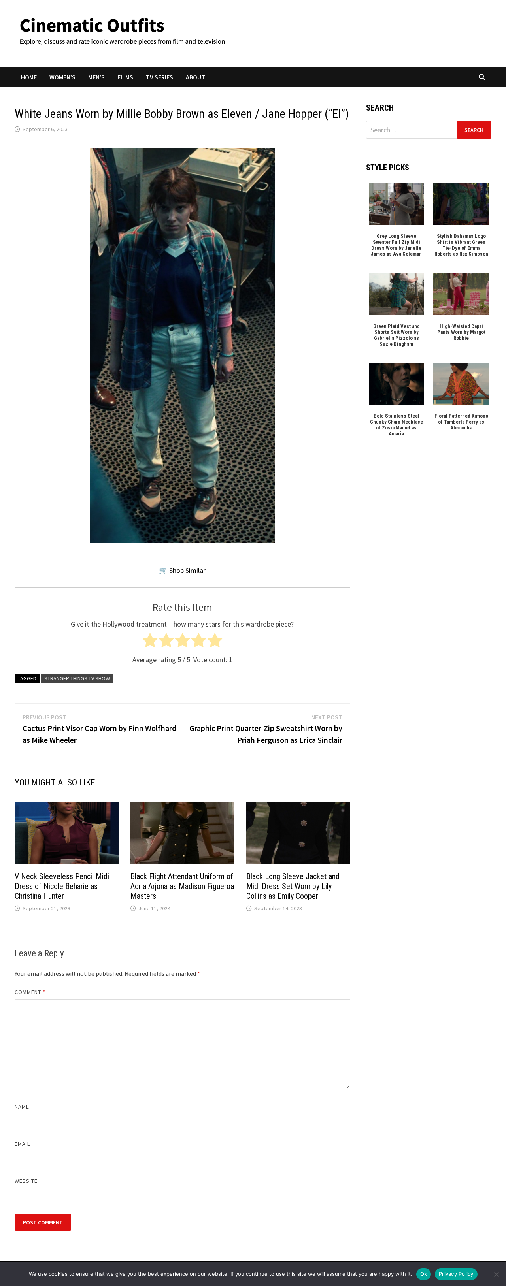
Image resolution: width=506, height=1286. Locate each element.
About (195, 77)
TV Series (159, 77)
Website (26, 1180)
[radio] (150, 642)
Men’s (96, 77)
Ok (423, 1274)
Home (29, 77)
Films (125, 77)
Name (22, 1106)
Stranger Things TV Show (77, 678)
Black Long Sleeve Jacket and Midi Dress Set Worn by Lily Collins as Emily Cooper (293, 886)
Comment (30, 992)
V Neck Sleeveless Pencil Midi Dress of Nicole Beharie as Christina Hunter (62, 886)
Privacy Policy (456, 1274)
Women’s (62, 77)
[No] (496, 1274)
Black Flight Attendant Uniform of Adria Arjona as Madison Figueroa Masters (182, 886)
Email (22, 1143)
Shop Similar (187, 570)
